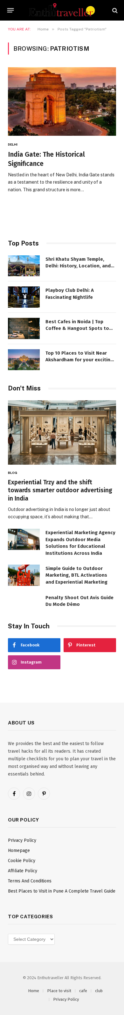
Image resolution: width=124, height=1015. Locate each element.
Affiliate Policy (22, 871)
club (99, 990)
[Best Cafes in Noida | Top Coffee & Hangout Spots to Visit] (24, 328)
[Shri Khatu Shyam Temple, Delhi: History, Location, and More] (24, 266)
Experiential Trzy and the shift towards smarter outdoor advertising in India (60, 490)
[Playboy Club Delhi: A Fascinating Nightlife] (24, 297)
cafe (83, 990)
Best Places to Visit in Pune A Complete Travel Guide (61, 891)
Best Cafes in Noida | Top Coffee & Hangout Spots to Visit (77, 328)
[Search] (114, 10)
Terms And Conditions (30, 881)
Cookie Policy (21, 860)
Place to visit (59, 990)
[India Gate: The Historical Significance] (62, 101)
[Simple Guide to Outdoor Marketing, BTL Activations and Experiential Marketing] (24, 575)
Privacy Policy (22, 840)
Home (33, 990)
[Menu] (10, 10)
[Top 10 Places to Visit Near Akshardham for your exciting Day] (24, 359)
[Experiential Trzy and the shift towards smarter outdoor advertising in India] (62, 432)
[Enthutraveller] (62, 10)
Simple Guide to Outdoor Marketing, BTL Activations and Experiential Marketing (76, 575)
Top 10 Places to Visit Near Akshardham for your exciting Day (79, 360)
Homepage (19, 850)
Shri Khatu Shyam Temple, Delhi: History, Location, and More (78, 266)
